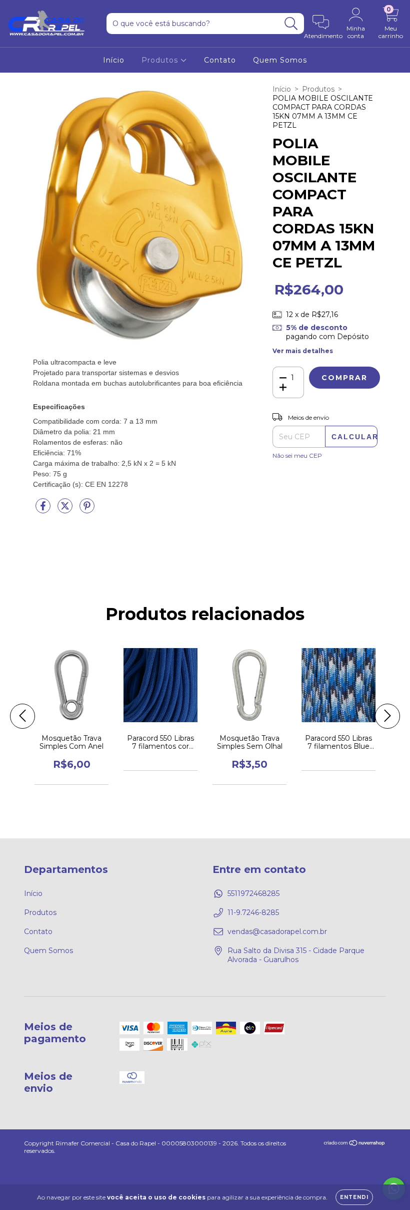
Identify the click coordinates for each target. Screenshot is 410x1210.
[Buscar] (291, 24)
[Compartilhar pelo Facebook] (44, 509)
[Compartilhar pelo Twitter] (66, 509)
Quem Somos (280, 60)
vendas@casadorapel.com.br (277, 931)
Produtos (161, 60)
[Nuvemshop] (355, 1144)
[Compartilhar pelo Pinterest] (87, 509)
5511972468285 (254, 893)
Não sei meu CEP (297, 455)
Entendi (354, 1197)
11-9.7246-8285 (253, 912)
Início (113, 60)
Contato (220, 60)
